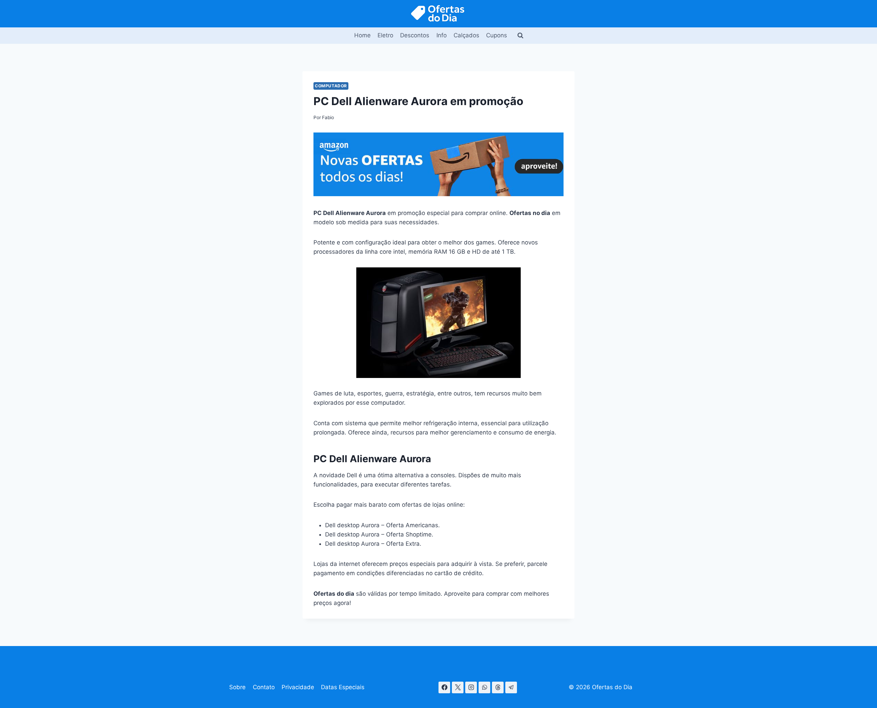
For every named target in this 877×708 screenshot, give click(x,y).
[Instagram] (471, 687)
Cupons (496, 35)
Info (441, 35)
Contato (264, 687)
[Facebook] (444, 687)
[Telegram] (511, 687)
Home (362, 35)
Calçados (466, 35)
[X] (458, 687)
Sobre (237, 687)
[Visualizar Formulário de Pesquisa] (520, 35)
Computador (331, 85)
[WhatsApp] (484, 687)
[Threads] (498, 687)
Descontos (414, 35)
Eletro (385, 35)
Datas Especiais (343, 687)
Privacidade (298, 687)
